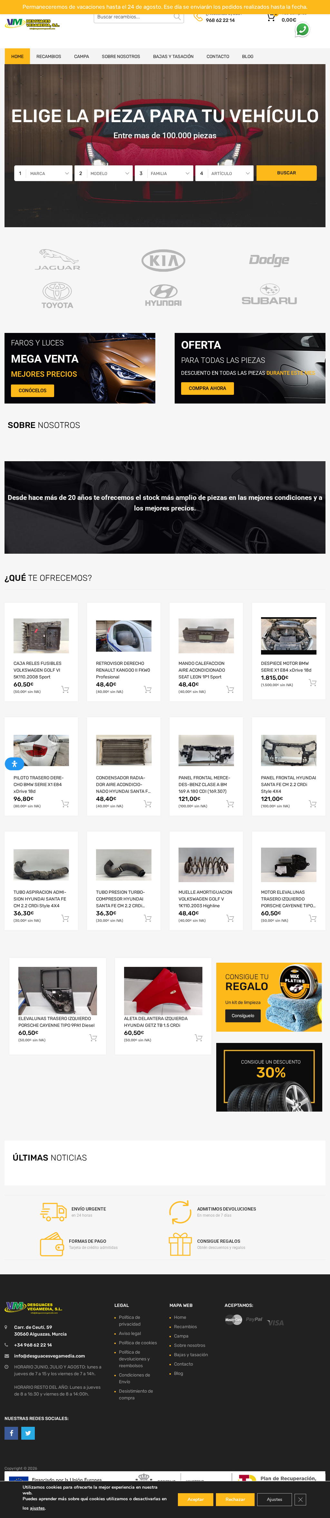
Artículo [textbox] (221, 173)
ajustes (37, 1508)
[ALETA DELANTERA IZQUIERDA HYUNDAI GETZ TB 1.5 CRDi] (163, 991)
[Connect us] (11, 1433)
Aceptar (196, 1499)
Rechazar (235, 1499)
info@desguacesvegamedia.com (49, 1356)
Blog (248, 56)
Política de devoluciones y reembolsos (134, 1358)
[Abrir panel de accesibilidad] (14, 763)
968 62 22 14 (220, 20)
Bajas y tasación (173, 56)
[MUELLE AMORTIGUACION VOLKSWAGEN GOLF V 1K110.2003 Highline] (206, 865)
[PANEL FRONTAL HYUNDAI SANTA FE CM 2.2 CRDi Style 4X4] (288, 750)
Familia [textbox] (159, 173)
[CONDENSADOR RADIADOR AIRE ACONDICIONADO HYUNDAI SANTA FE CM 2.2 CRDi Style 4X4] (123, 750)
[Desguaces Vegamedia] (32, 24)
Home (17, 56)
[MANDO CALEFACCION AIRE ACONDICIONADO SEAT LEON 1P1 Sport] (206, 635)
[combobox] (43, 173)
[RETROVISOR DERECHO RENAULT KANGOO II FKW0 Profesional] (123, 636)
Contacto (218, 56)
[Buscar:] (139, 17)
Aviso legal (130, 1333)
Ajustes (274, 1499)
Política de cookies (138, 1343)
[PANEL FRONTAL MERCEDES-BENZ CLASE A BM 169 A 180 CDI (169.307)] (206, 750)
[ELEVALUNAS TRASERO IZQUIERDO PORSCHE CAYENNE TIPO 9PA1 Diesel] (57, 991)
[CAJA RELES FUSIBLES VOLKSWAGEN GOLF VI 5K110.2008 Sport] (41, 635)
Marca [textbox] (37, 173)
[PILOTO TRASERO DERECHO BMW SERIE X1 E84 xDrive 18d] (41, 750)
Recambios (48, 56)
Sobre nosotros (121, 56)
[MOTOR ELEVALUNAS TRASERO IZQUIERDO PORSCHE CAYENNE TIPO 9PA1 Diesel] (288, 865)
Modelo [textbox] (99, 173)
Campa (81, 56)
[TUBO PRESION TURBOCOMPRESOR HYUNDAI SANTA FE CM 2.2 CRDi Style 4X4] (123, 865)
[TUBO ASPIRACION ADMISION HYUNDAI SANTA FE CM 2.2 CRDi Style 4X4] (41, 865)
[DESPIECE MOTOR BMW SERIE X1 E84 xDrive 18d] (288, 636)
